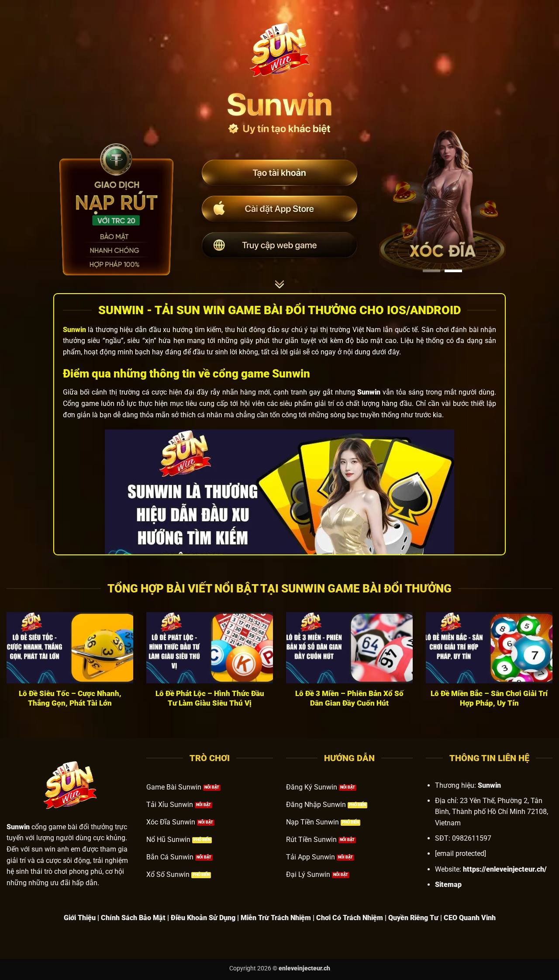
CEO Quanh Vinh (470, 918)
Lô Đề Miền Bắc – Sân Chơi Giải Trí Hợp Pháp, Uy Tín (489, 698)
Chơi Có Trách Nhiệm (349, 918)
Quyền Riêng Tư (413, 918)
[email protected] (460, 853)
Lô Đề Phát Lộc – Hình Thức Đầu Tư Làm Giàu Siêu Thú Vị (209, 698)
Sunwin (74, 330)
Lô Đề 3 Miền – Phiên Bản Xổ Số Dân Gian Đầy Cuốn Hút (349, 698)
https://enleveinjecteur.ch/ (505, 869)
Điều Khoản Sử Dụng (203, 918)
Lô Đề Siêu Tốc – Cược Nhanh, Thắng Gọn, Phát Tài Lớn (70, 698)
